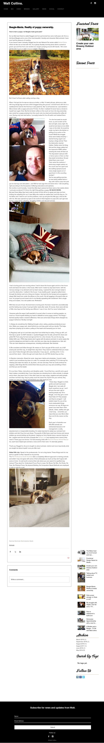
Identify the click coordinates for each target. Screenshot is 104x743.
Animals (11, 545)
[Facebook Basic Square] (80, 677)
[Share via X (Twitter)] (15, 552)
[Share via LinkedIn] (20, 552)
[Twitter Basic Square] (83, 677)
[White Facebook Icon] (91, 3)
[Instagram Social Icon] (77, 677)
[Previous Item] (79, 34)
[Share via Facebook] (10, 552)
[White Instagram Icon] (95, 3)
